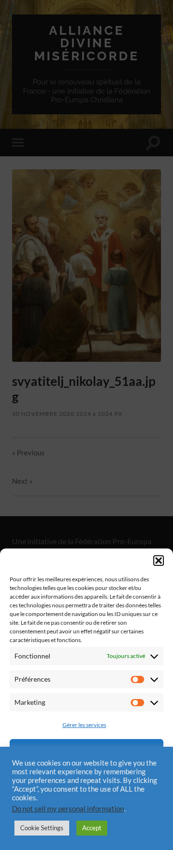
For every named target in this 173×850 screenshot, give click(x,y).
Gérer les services (84, 724)
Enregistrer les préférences (86, 803)
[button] (158, 560)
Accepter (86, 750)
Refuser (86, 776)
